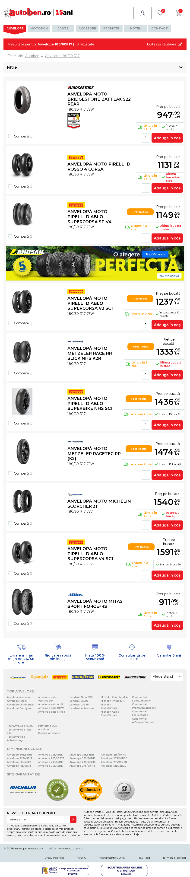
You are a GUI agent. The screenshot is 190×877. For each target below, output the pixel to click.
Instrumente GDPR (112, 857)
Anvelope (14, 28)
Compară (22, 136)
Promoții (111, 28)
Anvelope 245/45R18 (82, 762)
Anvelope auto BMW (51, 708)
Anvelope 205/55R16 (19, 754)
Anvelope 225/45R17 (19, 758)
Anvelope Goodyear (19, 708)
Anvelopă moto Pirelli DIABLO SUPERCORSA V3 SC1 (90, 303)
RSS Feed (144, 857)
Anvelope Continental (20, 704)
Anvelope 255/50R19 (113, 754)
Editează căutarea (161, 44)
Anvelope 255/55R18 (82, 754)
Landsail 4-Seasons (82, 708)
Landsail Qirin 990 (81, 697)
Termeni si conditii (175, 857)
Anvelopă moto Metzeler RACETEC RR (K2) (94, 453)
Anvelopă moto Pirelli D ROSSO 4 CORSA (98, 167)
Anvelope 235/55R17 (50, 762)
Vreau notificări (55, 857)
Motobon (39, 28)
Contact (159, 28)
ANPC (82, 857)
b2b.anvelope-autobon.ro (66, 848)
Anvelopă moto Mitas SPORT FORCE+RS (95, 604)
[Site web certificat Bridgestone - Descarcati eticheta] (124, 800)
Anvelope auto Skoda (51, 711)
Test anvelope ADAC (20, 725)
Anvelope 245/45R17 (50, 765)
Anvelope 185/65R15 (19, 765)
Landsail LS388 (79, 704)
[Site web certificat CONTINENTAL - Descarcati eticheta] (90, 800)
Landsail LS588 (79, 700)
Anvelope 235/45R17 (50, 754)
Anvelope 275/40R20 (114, 758)
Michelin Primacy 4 (113, 700)
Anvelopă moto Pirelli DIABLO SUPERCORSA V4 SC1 (90, 553)
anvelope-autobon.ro (28, 848)
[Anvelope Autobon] (38, 13)
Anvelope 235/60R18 (82, 758)
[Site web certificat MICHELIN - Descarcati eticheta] (23, 800)
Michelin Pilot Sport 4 (114, 697)
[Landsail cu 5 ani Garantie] (95, 263)
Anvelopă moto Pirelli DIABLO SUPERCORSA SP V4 (89, 216)
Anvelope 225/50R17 (51, 758)
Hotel (135, 28)
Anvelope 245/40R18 (82, 765)
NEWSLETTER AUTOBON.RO (31, 813)
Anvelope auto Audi (50, 704)
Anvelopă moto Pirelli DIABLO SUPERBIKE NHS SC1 (89, 403)
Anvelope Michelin (18, 697)
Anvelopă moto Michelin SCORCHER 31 (99, 504)
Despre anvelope (49, 733)
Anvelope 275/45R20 (114, 762)
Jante (63, 28)
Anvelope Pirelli (17, 700)
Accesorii (87, 28)
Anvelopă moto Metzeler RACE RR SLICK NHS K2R (89, 353)
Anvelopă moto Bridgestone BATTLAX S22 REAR (99, 99)
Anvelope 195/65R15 (19, 762)
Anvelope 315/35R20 (114, 765)
